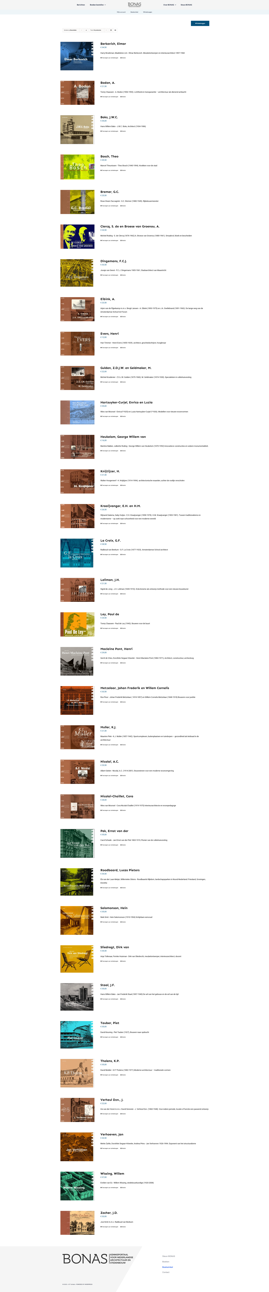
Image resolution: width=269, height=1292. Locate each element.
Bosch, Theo (109, 156)
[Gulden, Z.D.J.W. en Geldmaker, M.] (77, 378)
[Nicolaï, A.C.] (77, 772)
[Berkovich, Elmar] (77, 56)
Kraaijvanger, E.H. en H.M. (120, 506)
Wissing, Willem (112, 1173)
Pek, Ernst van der (114, 831)
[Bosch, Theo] (77, 166)
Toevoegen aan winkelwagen (110, 58)
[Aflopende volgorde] (86, 30)
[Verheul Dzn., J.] (77, 1110)
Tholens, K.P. (110, 1061)
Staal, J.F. (107, 985)
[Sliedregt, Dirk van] (77, 959)
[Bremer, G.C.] (77, 202)
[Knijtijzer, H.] (77, 481)
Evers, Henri (109, 333)
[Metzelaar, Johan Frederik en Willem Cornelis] (77, 700)
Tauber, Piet (109, 1023)
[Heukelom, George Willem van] (77, 447)
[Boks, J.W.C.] (77, 129)
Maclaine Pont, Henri (116, 649)
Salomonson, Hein (114, 908)
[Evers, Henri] (77, 344)
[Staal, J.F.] (77, 997)
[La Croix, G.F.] (77, 553)
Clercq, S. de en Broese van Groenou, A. (130, 226)
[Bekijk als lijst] (115, 30)
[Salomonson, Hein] (77, 920)
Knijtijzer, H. (110, 471)
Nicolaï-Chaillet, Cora (116, 796)
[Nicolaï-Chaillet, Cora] (77, 806)
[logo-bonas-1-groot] (134, 3)
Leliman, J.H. (110, 580)
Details (124, 58)
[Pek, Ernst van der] (77, 843)
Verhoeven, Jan (111, 1134)
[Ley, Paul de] (77, 624)
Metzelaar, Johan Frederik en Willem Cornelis (134, 688)
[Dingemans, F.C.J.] (77, 273)
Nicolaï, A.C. (109, 761)
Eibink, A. (107, 299)
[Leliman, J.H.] (77, 590)
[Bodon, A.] (77, 93)
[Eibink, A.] (77, 309)
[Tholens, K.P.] (77, 1073)
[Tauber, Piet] (77, 1034)
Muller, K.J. (108, 727)
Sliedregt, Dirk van (114, 947)
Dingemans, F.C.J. (113, 261)
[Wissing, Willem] (77, 1186)
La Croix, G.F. (110, 540)
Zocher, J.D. (109, 1213)
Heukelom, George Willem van (123, 437)
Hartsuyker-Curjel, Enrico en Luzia (126, 402)
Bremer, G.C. (109, 192)
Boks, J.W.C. (109, 117)
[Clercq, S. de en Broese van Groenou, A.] (77, 237)
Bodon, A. (107, 83)
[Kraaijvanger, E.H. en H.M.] (77, 516)
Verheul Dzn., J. (111, 1100)
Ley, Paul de (109, 614)
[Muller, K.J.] (77, 737)
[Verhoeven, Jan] (77, 1146)
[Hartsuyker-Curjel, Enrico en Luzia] (77, 412)
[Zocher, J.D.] (77, 1223)
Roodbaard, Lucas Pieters (120, 870)
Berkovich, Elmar (113, 44)
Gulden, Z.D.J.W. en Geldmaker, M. (125, 368)
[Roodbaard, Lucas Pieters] (77, 882)
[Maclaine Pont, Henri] (77, 661)
